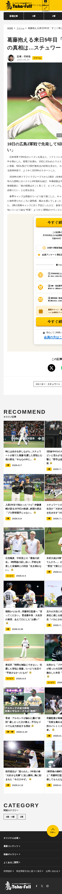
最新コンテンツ (11, 846)
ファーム (20, 28)
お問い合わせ (52, 871)
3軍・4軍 (10, 817)
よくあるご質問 (11, 862)
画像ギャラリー (11, 854)
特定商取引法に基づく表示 (29, 871)
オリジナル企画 (11, 838)
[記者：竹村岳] (11, 58)
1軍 (34, 16)
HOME (10, 28)
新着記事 (13, 16)
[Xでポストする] (51, 368)
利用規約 (8, 871)
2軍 (21, 817)
